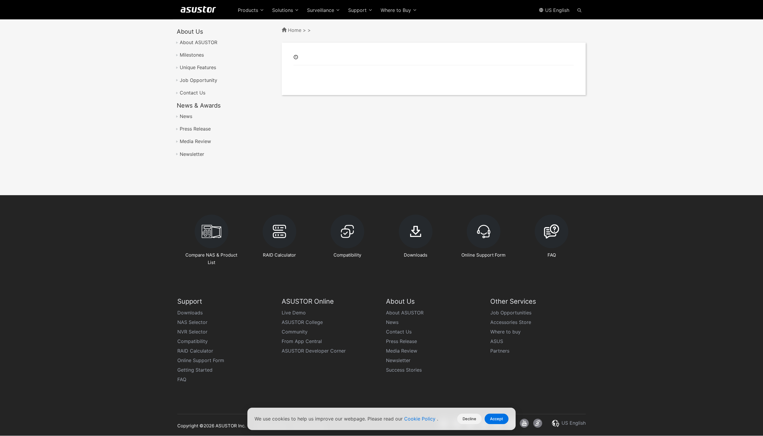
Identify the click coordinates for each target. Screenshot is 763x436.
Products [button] (249, 10)
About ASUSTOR (198, 42)
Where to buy (505, 332)
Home (294, 30)
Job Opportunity (198, 80)
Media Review (195, 141)
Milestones (192, 55)
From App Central (302, 341)
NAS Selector (192, 322)
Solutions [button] (283, 10)
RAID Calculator (195, 351)
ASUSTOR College (302, 322)
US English (556, 10)
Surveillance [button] (321, 10)
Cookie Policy (420, 419)
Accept (496, 418)
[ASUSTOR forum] (537, 423)
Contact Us (192, 93)
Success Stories (404, 370)
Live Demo (294, 313)
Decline (469, 418)
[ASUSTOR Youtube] (524, 423)
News (186, 116)
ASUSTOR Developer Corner (314, 351)
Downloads (190, 313)
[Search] (579, 9)
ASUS (496, 341)
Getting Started (195, 370)
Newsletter (192, 154)
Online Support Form (200, 360)
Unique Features (198, 67)
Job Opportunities (510, 313)
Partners (499, 351)
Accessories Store (510, 322)
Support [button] (358, 10)
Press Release (195, 129)
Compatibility (192, 341)
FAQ (181, 379)
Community (295, 332)
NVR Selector (192, 332)
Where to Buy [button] (396, 10)
